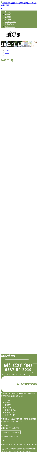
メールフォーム (8, 39)
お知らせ (12, 154)
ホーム (7, 12)
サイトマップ (10, 26)
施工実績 (8, 19)
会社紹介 (8, 14)
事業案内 (8, 16)
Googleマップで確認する (11, 432)
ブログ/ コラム (10, 21)
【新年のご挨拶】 (8, 336)
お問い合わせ (10, 24)
